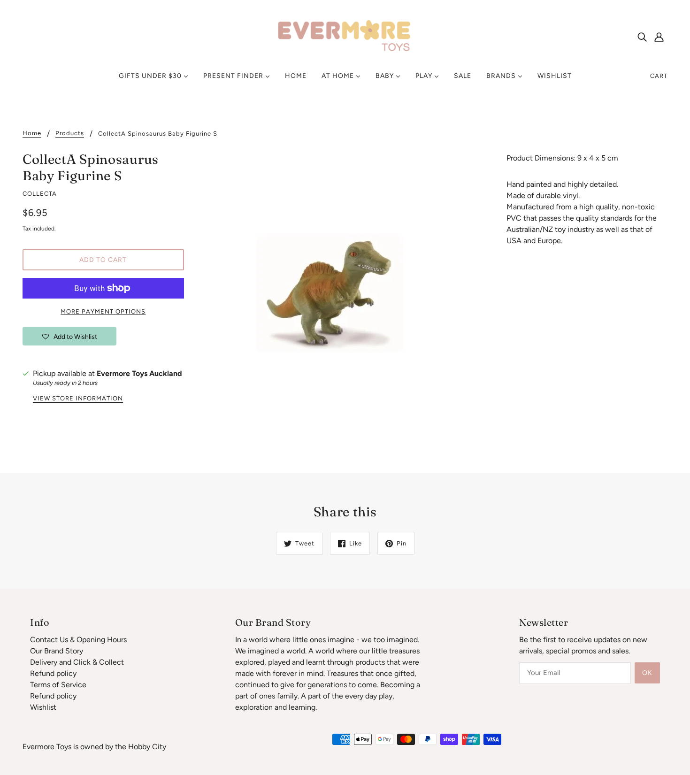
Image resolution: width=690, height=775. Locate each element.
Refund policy (53, 673)
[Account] (659, 36)
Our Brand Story (56, 650)
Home (32, 133)
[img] (642, 36)
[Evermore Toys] (345, 35)
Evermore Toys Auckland (139, 373)
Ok (647, 673)
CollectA (40, 193)
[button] (69, 336)
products (69, 133)
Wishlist (43, 707)
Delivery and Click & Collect (77, 662)
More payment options (103, 311)
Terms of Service (58, 684)
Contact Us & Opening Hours (78, 639)
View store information (78, 398)
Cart (658, 75)
